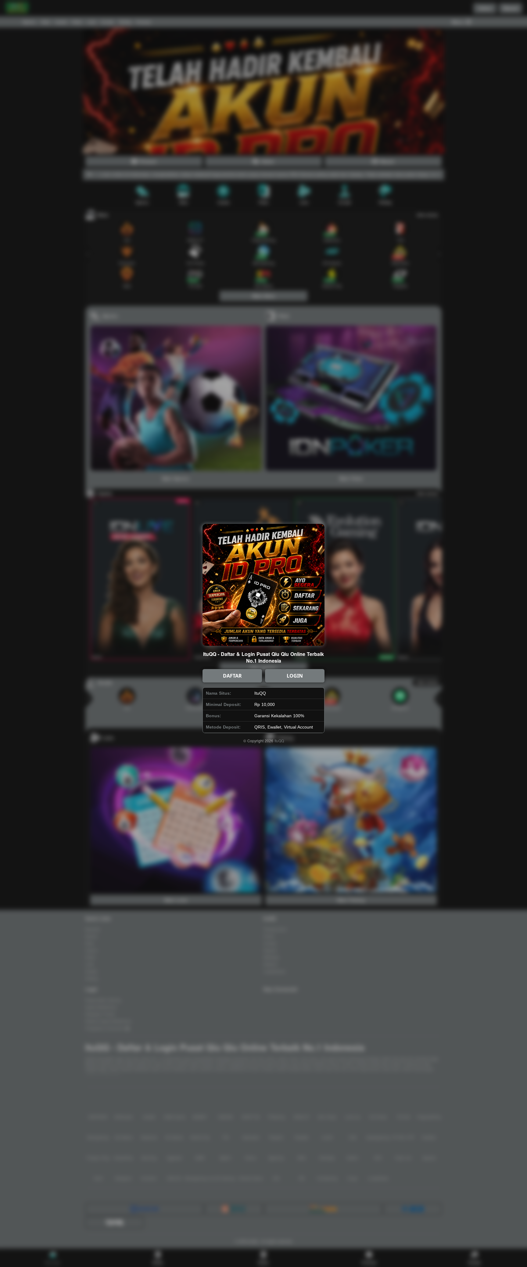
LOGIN (295, 675)
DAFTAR (232, 675)
